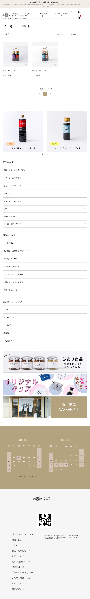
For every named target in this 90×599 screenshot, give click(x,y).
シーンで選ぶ (9, 243)
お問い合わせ (18, 589)
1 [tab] (42, 154)
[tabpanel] (31, 131)
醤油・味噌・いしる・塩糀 (14, 170)
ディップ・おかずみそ (12, 178)
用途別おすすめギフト (12, 259)
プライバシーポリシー (22, 572)
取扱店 (6, 333)
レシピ (6, 309)
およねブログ (9, 317)
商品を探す (26, 15)
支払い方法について (21, 561)
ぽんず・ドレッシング (12, 186)
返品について (18, 556)
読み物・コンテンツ (62, 15)
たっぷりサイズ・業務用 (13, 274)
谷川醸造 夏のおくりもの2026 (16, 251)
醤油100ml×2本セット (11, 71)
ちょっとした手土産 (11, 266)
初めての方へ (18, 540)
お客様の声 (8, 341)
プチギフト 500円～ (20, 19)
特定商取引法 (18, 567)
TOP (4, 19)
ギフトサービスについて (23, 534)
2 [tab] (45, 154)
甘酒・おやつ (9, 193)
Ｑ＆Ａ (15, 545)
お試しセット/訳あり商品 (13, 282)
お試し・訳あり (10, 216)
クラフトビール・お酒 (12, 201)
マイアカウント (19, 583)
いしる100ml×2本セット (41, 71)
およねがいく (9, 325)
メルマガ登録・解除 (21, 578)
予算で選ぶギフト (11, 290)
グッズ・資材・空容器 (12, 224)
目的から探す (42, 15)
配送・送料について (21, 551)
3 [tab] (47, 154)
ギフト (10, 19)
